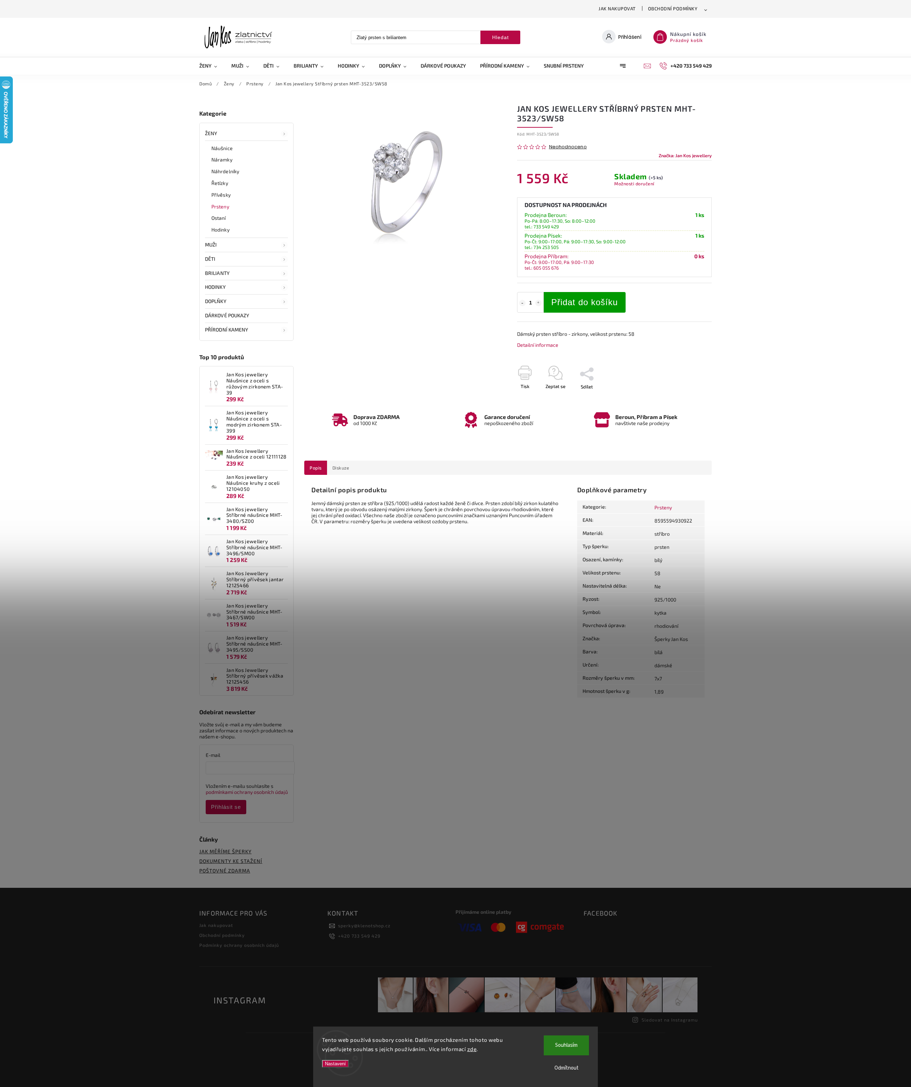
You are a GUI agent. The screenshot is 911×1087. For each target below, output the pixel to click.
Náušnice (222, 148)
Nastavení (335, 1063)
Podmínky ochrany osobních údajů (239, 945)
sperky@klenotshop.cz (364, 925)
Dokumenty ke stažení (230, 861)
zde (472, 1049)
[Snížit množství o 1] (522, 303)
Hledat (500, 37)
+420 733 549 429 (359, 936)
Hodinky (220, 230)
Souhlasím (566, 1045)
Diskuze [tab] (340, 468)
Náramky (221, 160)
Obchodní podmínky (673, 8)
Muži (211, 245)
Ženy (211, 133)
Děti (210, 259)
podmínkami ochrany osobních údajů (247, 792)
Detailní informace (537, 345)
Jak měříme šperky (225, 851)
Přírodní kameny (226, 330)
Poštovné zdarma (224, 871)
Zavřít (689, 399)
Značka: (685, 155)
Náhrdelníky (225, 171)
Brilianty (217, 273)
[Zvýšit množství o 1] (538, 303)
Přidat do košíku (584, 302)
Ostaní (218, 218)
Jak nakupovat (617, 8)
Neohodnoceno (568, 147)
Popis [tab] (316, 468)
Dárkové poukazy (227, 315)
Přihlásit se (226, 807)
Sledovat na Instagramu (670, 1020)
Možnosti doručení (634, 183)
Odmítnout (566, 1068)
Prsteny (220, 206)
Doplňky (215, 301)
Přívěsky (221, 195)
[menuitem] (211, 66)
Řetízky (219, 183)
